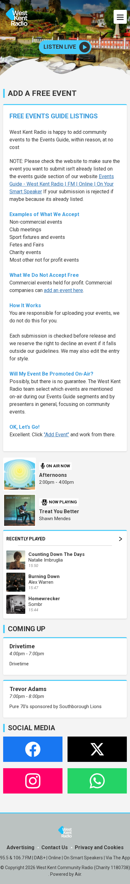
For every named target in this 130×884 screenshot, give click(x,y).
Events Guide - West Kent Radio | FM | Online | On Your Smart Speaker (61, 184)
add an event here (63, 290)
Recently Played (25, 538)
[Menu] (120, 17)
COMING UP (26, 629)
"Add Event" (56, 435)
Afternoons (53, 475)
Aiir (78, 874)
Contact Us (54, 847)
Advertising (20, 847)
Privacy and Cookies (99, 847)
